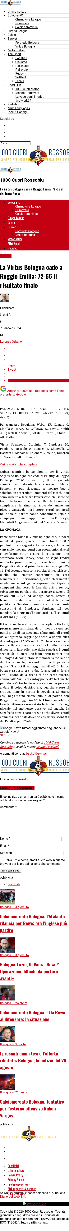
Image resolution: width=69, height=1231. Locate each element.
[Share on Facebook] (38, 348)
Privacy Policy (16, 1179)
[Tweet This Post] (38, 352)
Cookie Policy (15, 1175)
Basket (12, 38)
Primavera (22, 23)
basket (30, 753)
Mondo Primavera (27, 93)
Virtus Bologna (25, 46)
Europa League (18, 31)
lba (37, 753)
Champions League (28, 19)
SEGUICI (5, 735)
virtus (43, 753)
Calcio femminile (26, 27)
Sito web (6, 853)
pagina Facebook (47, 746)
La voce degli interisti (29, 96)
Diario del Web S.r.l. (13, 1196)
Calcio (12, 35)
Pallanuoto (22, 66)
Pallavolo (21, 69)
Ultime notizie (17, 11)
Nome (5, 838)
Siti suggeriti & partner (22, 1189)
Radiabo (13, 104)
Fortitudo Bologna (27, 42)
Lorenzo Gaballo (11, 341)
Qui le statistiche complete (18, 464)
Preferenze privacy (19, 1184)
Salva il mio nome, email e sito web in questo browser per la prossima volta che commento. (32, 862)
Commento (8, 807)
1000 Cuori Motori (27, 89)
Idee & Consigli (18, 112)
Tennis (19, 81)
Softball (20, 77)
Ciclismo (21, 62)
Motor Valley (16, 50)
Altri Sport (14, 54)
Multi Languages (19, 108)
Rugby (19, 73)
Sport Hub (14, 85)
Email (4, 846)
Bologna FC (15, 15)
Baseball (21, 58)
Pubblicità (13, 1166)
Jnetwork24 (23, 100)
